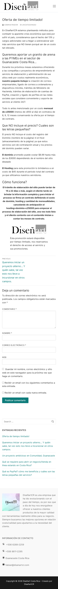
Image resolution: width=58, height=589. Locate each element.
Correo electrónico (14, 345)
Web (4, 357)
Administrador (11, 25)
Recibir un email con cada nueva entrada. (26, 392)
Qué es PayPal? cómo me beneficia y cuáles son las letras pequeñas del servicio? (28, 473)
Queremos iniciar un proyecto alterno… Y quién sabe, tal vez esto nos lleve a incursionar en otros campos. (27, 446)
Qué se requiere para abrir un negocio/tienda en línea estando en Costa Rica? (26, 463)
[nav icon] (54, 6)
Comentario (9, 309)
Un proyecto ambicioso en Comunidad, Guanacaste (28, 455)
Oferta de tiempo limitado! (15, 436)
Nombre (7, 333)
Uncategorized (29, 25)
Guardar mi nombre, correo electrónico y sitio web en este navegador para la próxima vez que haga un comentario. (27, 373)
